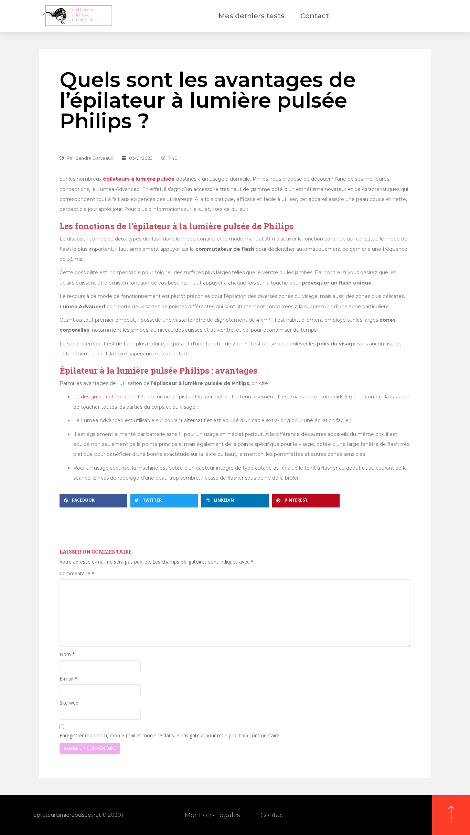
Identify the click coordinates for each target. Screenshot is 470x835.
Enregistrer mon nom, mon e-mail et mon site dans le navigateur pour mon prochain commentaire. (170, 735)
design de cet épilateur (108, 397)
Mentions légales (212, 815)
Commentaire (77, 573)
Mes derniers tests (251, 16)
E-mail (68, 678)
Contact (314, 16)
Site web (69, 702)
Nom (67, 654)
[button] (93, 500)
